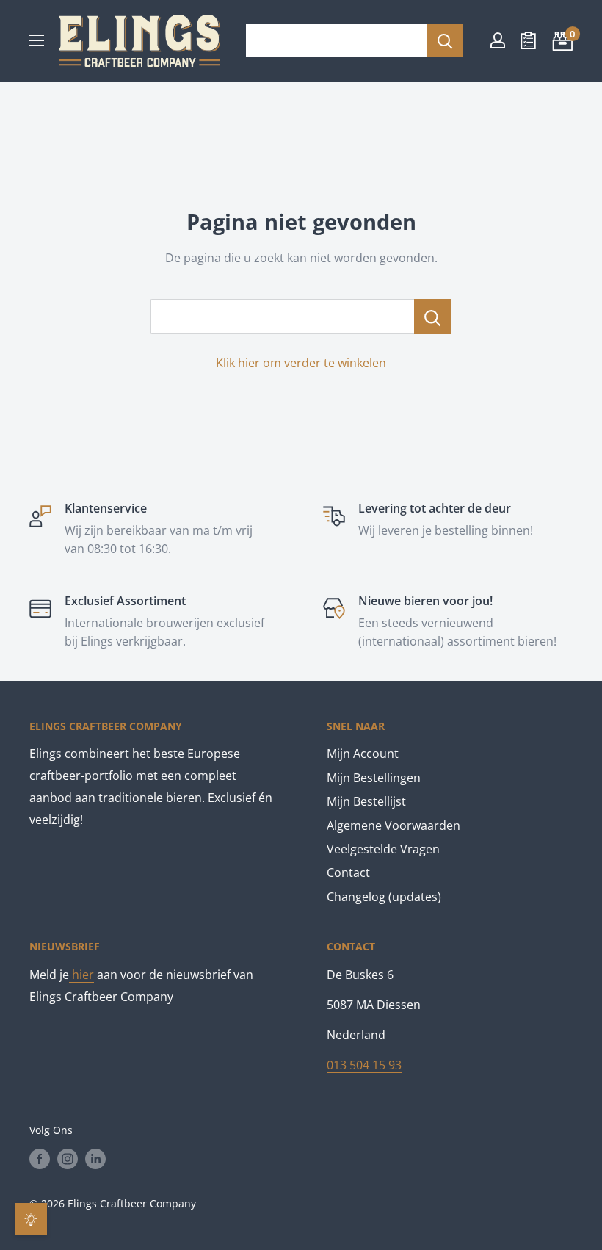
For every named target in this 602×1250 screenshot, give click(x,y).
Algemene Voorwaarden (393, 825)
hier (81, 975)
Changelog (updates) (384, 897)
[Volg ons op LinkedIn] (95, 1158)
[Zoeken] (445, 40)
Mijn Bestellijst (366, 801)
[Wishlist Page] (528, 40)
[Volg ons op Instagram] (67, 1158)
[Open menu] (36, 40)
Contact (348, 872)
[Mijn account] (497, 40)
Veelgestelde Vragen (383, 849)
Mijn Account (363, 753)
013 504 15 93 (364, 1065)
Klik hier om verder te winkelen (301, 363)
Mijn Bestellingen (374, 778)
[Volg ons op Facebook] (39, 1158)
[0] (560, 40)
